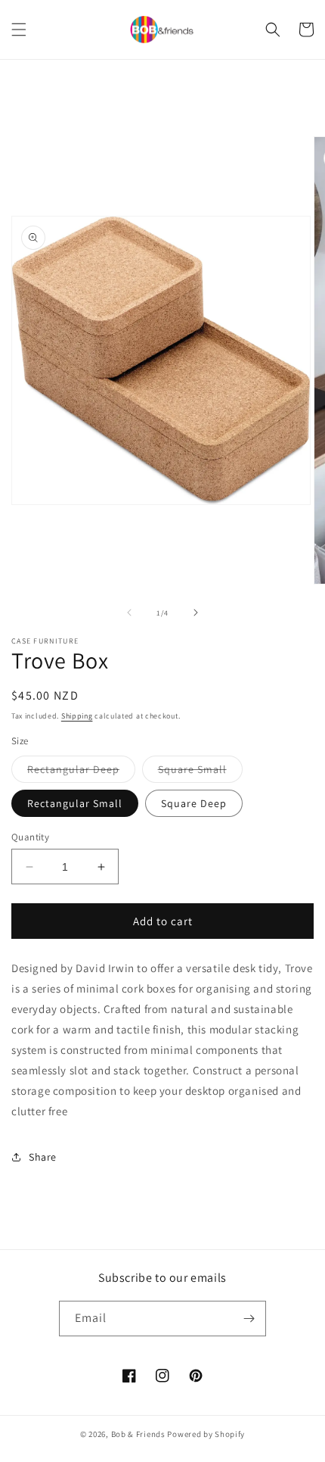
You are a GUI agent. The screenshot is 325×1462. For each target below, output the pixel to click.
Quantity (30, 837)
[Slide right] (195, 612)
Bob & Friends (138, 1434)
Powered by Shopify (206, 1434)
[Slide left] (129, 612)
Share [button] (43, 1157)
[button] (19, 29)
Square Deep (194, 803)
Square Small (200, 772)
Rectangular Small (74, 803)
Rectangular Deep (81, 772)
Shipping (77, 716)
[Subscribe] (248, 1318)
